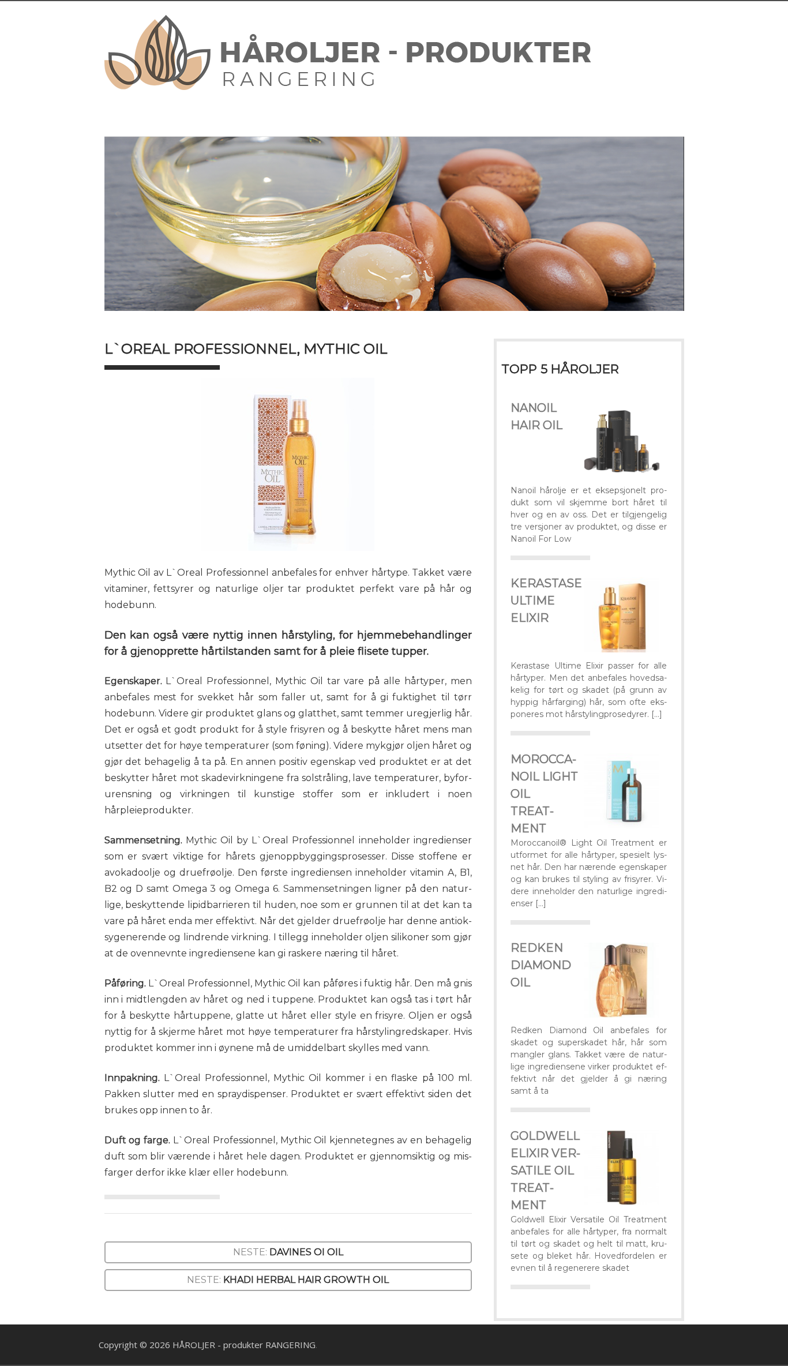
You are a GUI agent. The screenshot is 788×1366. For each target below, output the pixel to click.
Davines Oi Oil (306, 1252)
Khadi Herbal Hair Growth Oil (306, 1279)
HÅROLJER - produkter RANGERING (244, 1344)
